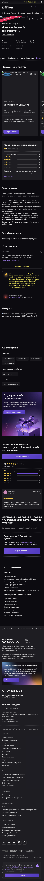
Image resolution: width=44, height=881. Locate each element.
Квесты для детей (8, 827)
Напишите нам (14, 297)
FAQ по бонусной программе (12, 777)
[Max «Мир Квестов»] (24, 842)
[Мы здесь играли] (29, 19)
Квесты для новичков (9, 836)
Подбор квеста (7, 737)
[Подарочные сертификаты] (35, 7)
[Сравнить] (33, 19)
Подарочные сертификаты (11, 748)
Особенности (13, 58)
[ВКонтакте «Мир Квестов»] (4, 842)
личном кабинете (28, 542)
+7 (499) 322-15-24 (12, 691)
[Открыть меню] (40, 7)
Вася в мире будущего (16, 105)
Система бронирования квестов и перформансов (20, 810)
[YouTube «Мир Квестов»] (14, 842)
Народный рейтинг (9, 743)
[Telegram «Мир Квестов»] (9, 842)
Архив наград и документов (12, 763)
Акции (4, 760)
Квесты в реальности (9, 740)
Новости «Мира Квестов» (11, 780)
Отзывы (38, 58)
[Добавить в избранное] (37, 19)
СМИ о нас (6, 783)
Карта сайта (6, 754)
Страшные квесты (8, 824)
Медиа (22, 58)
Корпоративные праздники (12, 798)
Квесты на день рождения (11, 830)
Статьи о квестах (8, 786)
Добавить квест (7, 807)
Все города (6, 751)
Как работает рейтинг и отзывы (13, 774)
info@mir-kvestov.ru (13, 696)
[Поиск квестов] (32, 7)
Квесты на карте (8, 746)
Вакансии (5, 765)
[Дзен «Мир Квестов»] (19, 842)
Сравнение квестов (9, 757)
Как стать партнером (9, 812)
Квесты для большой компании (13, 833)
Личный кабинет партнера (11, 815)
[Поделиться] (41, 19)
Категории (30, 58)
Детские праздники (9, 795)
